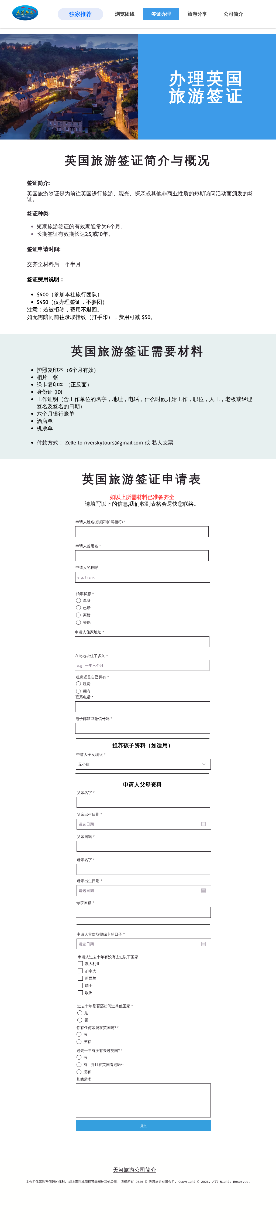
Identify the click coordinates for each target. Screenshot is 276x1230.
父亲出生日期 (90, 814)
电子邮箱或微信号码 (92, 719)
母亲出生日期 (90, 881)
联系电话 (83, 697)
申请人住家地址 (88, 632)
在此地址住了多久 (90, 656)
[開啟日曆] (203, 824)
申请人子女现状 (89, 754)
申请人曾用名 (86, 546)
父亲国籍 (84, 836)
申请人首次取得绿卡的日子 (102, 934)
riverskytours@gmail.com (113, 442)
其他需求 (83, 1079)
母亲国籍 (83, 903)
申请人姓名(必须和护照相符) (99, 522)
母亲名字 (84, 860)
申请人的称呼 (86, 567)
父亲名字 (84, 792)
